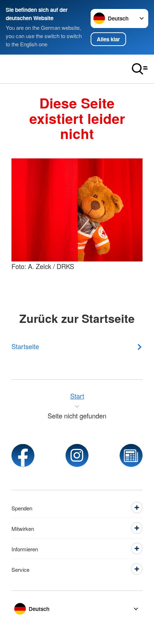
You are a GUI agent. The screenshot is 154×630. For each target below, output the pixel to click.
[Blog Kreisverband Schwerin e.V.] (131, 455)
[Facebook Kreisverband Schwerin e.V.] (22, 455)
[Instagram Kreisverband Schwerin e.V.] (77, 455)
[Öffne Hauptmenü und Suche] (139, 69)
